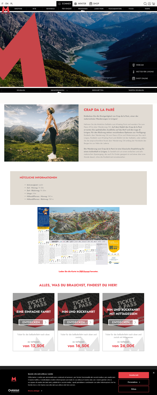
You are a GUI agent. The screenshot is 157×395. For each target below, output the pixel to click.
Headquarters (115, 8)
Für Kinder (66, 8)
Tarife (147, 8)
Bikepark (18, 8)
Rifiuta (133, 389)
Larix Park (98, 8)
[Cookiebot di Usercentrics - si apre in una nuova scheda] (13, 390)
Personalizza (132, 382)
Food (131, 8)
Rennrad (50, 8)
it (2, 3)
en (6, 3)
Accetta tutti (133, 375)
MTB (34, 8)
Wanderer (82, 8)
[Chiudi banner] (153, 373)
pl (11, 3)
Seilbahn (21, 90)
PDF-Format (84, 271)
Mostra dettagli (33, 391)
